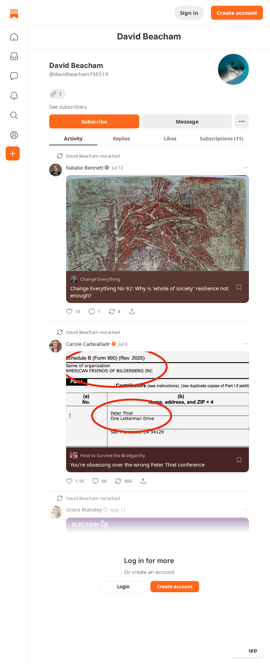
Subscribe (94, 121)
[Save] (239, 287)
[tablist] (149, 138)
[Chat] (14, 76)
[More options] (245, 167)
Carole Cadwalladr (88, 343)
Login (123, 586)
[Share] (132, 311)
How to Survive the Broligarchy (112, 456)
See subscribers (68, 106)
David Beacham (82, 156)
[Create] (13, 153)
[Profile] (14, 135)
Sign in (189, 12)
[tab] (73, 138)
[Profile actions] (242, 121)
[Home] (14, 14)
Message (187, 121)
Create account (237, 12)
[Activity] (14, 95)
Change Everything (100, 279)
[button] (14, 36)
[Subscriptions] (14, 56)
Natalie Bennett (84, 167)
